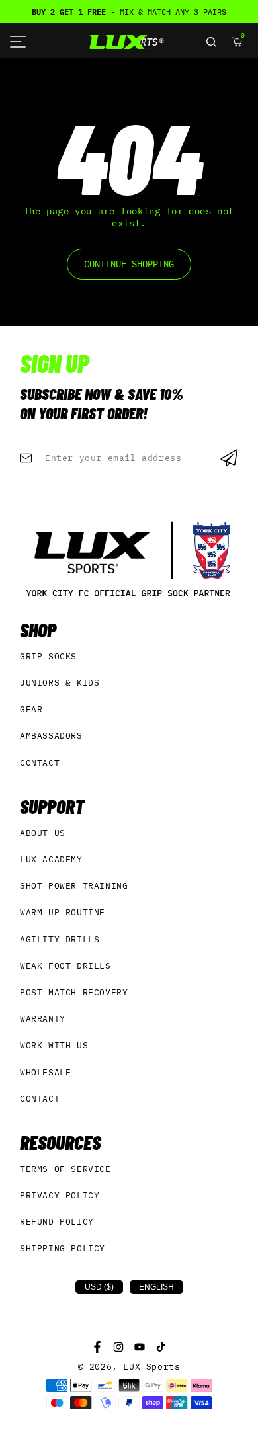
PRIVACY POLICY (59, 1195)
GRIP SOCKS (48, 656)
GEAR (31, 709)
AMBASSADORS (51, 735)
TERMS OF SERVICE (65, 1168)
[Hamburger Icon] (18, 42)
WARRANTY (42, 1018)
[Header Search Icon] (211, 41)
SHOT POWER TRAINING (74, 885)
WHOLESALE (45, 1072)
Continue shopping (129, 264)
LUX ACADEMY (51, 859)
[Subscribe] (229, 458)
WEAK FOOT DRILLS (65, 965)
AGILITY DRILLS (59, 939)
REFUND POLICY (57, 1221)
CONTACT (40, 762)
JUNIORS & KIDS (59, 682)
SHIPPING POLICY (62, 1248)
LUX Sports (151, 1366)
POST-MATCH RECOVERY (74, 992)
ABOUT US (42, 833)
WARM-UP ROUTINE (62, 912)
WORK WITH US (54, 1045)
